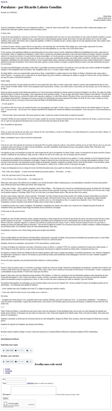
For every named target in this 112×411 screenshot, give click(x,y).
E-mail (7, 369)
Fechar (4, 2)
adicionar (30, 383)
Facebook (8, 371)
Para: (4, 383)
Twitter (7, 373)
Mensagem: (7, 394)
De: (4, 379)
